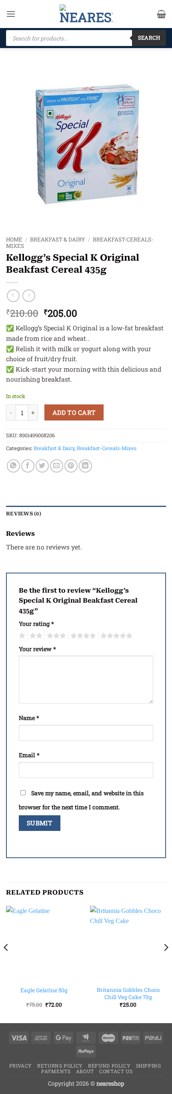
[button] (11, 14)
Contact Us (115, 1071)
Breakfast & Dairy (57, 239)
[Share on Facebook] (27, 466)
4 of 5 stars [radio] (82, 636)
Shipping (148, 1065)
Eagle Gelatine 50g (44, 990)
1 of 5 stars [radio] (21, 636)
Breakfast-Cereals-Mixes (106, 448)
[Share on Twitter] (42, 466)
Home (14, 239)
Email (29, 755)
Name (29, 718)
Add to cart (74, 412)
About (85, 1071)
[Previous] (6, 964)
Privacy (20, 1065)
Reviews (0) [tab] (23, 514)
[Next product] (13, 296)
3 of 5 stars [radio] (55, 636)
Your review (37, 649)
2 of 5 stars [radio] (34, 636)
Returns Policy (60, 1065)
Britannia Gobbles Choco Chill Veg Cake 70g (128, 994)
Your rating (36, 623)
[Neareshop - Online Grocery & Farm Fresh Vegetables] (86, 14)
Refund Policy (109, 1065)
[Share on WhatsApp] (13, 466)
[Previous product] (28, 296)
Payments (55, 1071)
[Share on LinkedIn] (85, 466)
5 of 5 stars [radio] (115, 636)
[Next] (165, 964)
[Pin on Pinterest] (71, 466)
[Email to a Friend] (56, 466)
